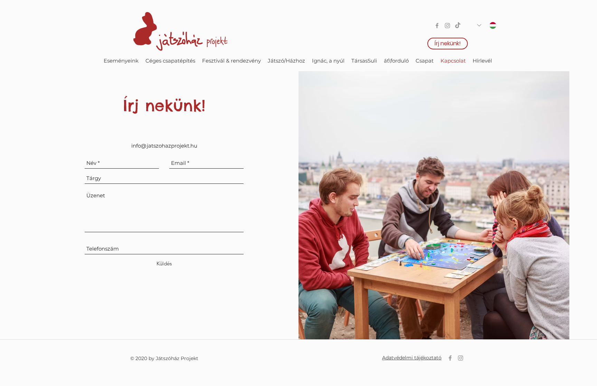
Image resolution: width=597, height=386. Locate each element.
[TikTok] (457, 25)
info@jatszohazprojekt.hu (164, 145)
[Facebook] (437, 25)
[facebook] (450, 358)
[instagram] (460, 358)
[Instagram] (447, 25)
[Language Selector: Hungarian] (486, 25)
